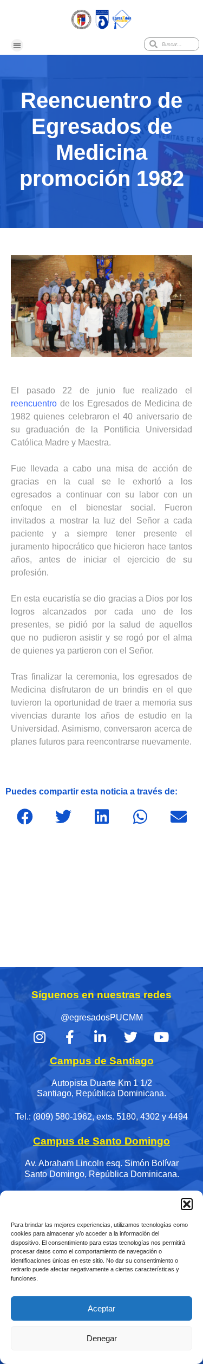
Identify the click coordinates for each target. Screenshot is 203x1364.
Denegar (102, 1338)
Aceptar (101, 1308)
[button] (186, 1204)
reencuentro (34, 403)
